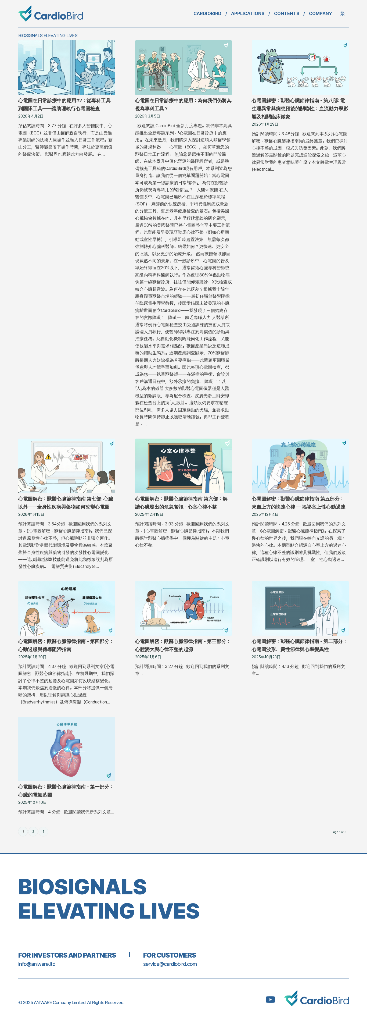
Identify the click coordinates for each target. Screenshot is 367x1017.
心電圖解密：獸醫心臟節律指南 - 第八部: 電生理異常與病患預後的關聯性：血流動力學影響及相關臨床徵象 (300, 108)
